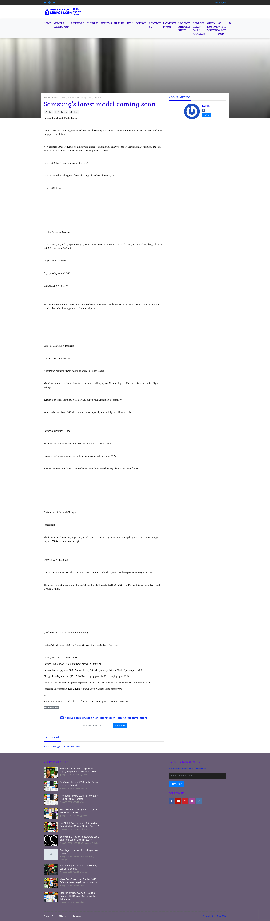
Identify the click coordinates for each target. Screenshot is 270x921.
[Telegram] (49, 2)
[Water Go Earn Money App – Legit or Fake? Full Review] (51, 813)
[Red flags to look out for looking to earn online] (51, 854)
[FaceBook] (203, 110)
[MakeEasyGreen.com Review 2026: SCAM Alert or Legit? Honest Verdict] (51, 883)
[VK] (199, 801)
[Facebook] (45, 2)
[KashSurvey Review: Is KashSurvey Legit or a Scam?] (51, 869)
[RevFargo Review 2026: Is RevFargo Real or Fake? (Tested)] (51, 799)
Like (49, 112)
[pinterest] (185, 801)
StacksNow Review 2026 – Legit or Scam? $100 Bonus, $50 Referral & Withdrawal (78, 896)
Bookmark (62, 112)
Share (75, 112)
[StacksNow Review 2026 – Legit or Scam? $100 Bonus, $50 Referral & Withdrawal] (51, 897)
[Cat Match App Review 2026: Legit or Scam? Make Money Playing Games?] (51, 827)
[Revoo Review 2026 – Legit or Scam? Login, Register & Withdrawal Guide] (51, 772)
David (206, 106)
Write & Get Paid (222, 30)
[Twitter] (54, 2)
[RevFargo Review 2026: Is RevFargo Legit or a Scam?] (51, 786)
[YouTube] (178, 801)
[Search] (230, 23)
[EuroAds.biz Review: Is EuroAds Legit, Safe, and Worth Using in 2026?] (51, 840)
